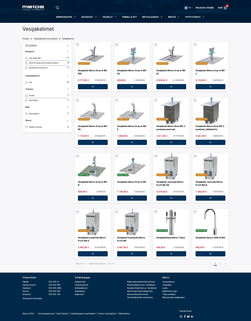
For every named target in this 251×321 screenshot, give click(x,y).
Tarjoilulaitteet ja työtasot (45, 38)
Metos (165, 277)
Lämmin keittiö (81, 285)
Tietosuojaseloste (46, 313)
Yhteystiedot (29, 277)
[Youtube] (188, 316)
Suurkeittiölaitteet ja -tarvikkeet (142, 288)
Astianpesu (80, 291)
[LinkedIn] (191, 316)
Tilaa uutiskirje (168, 294)
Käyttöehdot (63, 313)
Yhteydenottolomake (32, 298)
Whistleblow (124, 313)
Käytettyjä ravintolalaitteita (140, 291)
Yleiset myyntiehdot (107, 313)
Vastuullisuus (168, 282)
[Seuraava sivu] (225, 264)
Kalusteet (79, 294)
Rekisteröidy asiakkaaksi (173, 297)
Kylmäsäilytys (81, 288)
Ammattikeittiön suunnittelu (140, 297)
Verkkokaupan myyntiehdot (83, 313)
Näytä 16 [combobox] (80, 264)
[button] (47, 45)
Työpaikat (167, 285)
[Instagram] (180, 316)
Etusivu (25, 38)
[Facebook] (184, 316)
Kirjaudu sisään (205, 8)
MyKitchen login (169, 291)
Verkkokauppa (82, 277)
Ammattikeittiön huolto (138, 294)
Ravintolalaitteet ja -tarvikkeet (141, 285)
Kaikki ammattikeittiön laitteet (141, 282)
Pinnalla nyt (129, 17)
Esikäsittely (80, 282)
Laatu (165, 288)
